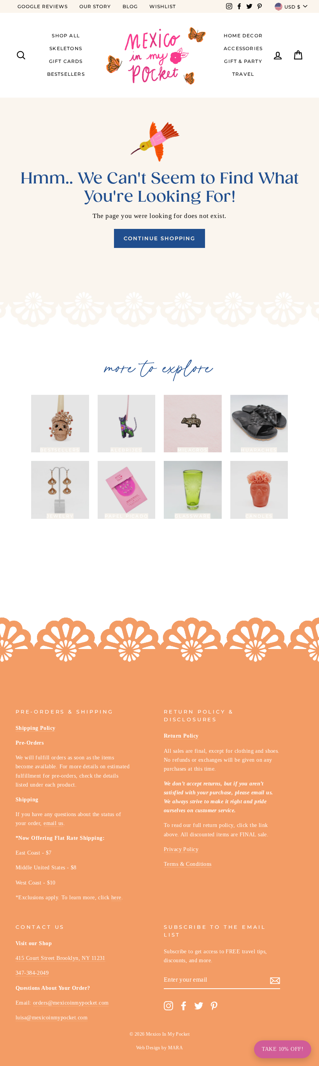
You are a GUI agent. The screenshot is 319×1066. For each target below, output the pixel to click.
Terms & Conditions (188, 864)
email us (53, 823)
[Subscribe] (275, 980)
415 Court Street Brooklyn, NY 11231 (60, 958)
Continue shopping (159, 238)
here (116, 897)
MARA (175, 1047)
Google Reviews (43, 6)
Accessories (243, 48)
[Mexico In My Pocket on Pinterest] (214, 1005)
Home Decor (243, 35)
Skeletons (65, 48)
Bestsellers (66, 74)
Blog (130, 6)
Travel (243, 74)
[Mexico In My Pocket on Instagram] (168, 1005)
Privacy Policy (181, 849)
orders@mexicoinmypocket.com (71, 1003)
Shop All (66, 35)
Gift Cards (66, 61)
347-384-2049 (32, 973)
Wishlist (162, 6)
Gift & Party (243, 61)
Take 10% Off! (282, 1049)
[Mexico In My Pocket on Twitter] (198, 1005)
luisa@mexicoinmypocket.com (52, 1017)
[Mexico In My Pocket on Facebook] (183, 1005)
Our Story (95, 6)
